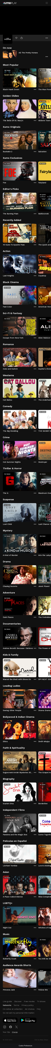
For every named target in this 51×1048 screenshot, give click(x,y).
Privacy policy (28, 1005)
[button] (25, 54)
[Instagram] (4, 1027)
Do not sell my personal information (18, 1013)
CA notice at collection (13, 1009)
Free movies (29, 1001)
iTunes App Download (10, 1021)
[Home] (10, 3)
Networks (7, 1005)
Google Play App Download (28, 1021)
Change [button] (15, 1032)
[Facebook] (10, 1027)
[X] (16, 1027)
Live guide (7, 1001)
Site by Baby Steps (41, 1040)
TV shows (41, 1001)
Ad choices (30, 1009)
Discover (18, 1001)
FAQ (38, 1009)
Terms (16, 1005)
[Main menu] (46, 3)
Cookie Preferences (25, 1046)
